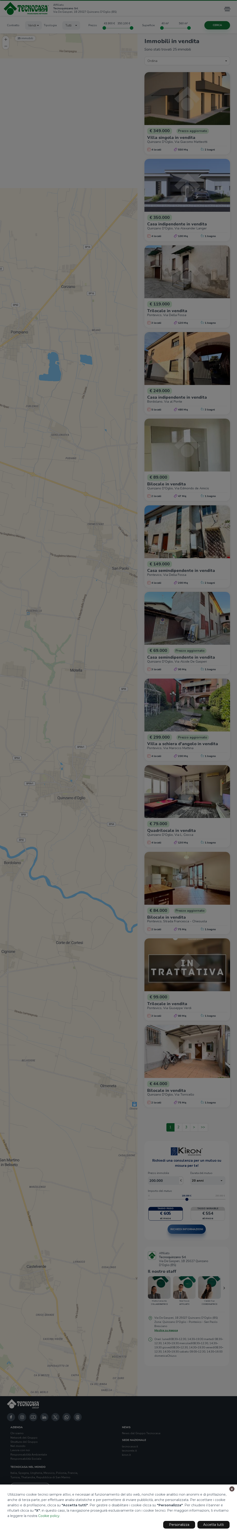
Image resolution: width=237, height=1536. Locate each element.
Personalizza (179, 1525)
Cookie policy (48, 1516)
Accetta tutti (213, 1525)
